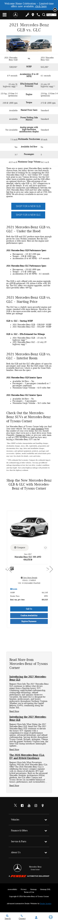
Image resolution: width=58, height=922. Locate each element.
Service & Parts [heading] (18, 841)
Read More (14, 711)
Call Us (29, 609)
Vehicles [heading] (15, 819)
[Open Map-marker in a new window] (42, 805)
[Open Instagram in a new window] (36, 805)
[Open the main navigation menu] (4, 14)
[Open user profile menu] (36, 917)
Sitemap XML (45, 889)
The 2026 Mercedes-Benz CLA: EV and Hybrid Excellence (27, 757)
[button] (55, 10)
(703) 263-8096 (21, 437)
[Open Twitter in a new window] (15, 805)
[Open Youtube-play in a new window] (29, 805)
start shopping (37, 429)
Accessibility (12, 889)
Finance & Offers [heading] (19, 830)
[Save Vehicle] (45, 548)
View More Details (29, 578)
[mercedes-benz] (15, 14)
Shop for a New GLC (28, 214)
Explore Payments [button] (29, 621)
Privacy (24, 889)
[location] (33, 15)
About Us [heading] (16, 852)
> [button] (49, 569)
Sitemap (33, 889)
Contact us (20, 435)
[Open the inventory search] (43, 14)
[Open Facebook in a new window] (22, 805)
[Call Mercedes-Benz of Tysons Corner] (38, 15)
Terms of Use (29, 892)
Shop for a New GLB (28, 206)
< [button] (7, 569)
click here (41, 6)
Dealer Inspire (45, 903)
